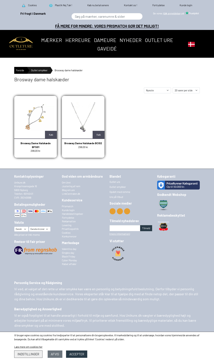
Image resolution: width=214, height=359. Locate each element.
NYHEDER (131, 40)
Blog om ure (68, 190)
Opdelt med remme (120, 191)
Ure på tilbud (116, 196)
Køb (51, 134)
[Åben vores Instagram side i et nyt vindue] (127, 211)
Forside (20, 70)
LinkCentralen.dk (71, 193)
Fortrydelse (68, 217)
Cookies (66, 232)
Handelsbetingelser (72, 213)
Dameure (105, 40)
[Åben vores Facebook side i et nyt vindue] (120, 211)
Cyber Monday (69, 260)
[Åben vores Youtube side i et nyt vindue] (113, 211)
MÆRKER (51, 40)
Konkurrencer (69, 236)
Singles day (68, 252)
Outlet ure (159, 40)
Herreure (78, 40)
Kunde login (68, 210)
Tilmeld (146, 228)
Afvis (55, 354)
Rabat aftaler (69, 263)
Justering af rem (71, 186)
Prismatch (67, 206)
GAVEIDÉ (107, 49)
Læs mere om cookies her (28, 346)
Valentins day (69, 248)
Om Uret (66, 182)
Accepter (76, 354)
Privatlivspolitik (70, 228)
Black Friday (68, 256)
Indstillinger (28, 354)
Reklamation (69, 221)
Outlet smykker (39, 70)
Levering (66, 225)
